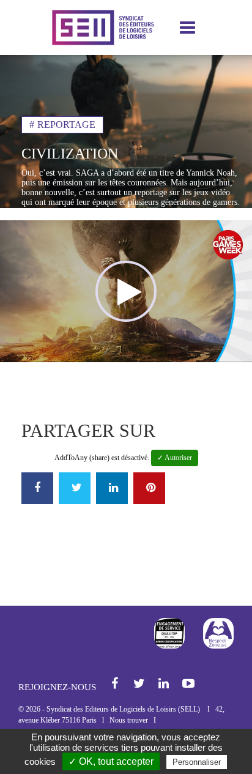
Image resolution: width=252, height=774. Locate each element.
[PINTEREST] (149, 488)
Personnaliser (196, 762)
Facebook (115, 684)
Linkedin (164, 684)
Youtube (188, 684)
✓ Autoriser (174, 457)
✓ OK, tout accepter (111, 761)
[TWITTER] (75, 488)
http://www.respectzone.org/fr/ (218, 633)
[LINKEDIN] (112, 488)
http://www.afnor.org (169, 633)
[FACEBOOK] (37, 488)
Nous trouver (128, 720)
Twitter (139, 684)
